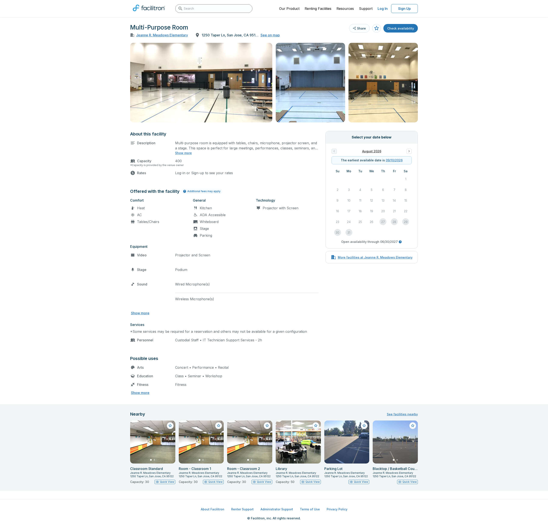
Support (365, 8)
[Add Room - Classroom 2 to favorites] (267, 425)
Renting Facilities (318, 8)
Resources (345, 8)
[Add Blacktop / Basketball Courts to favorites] (412, 425)
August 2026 (371, 151)
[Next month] (409, 151)
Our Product (289, 8)
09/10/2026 (394, 160)
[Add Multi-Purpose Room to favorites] (376, 28)
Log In (383, 8)
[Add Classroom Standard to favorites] (170, 425)
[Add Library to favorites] (315, 425)
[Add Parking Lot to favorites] (364, 425)
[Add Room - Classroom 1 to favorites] (218, 425)
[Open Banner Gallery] (201, 82)
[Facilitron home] (149, 12)
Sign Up (404, 8)
